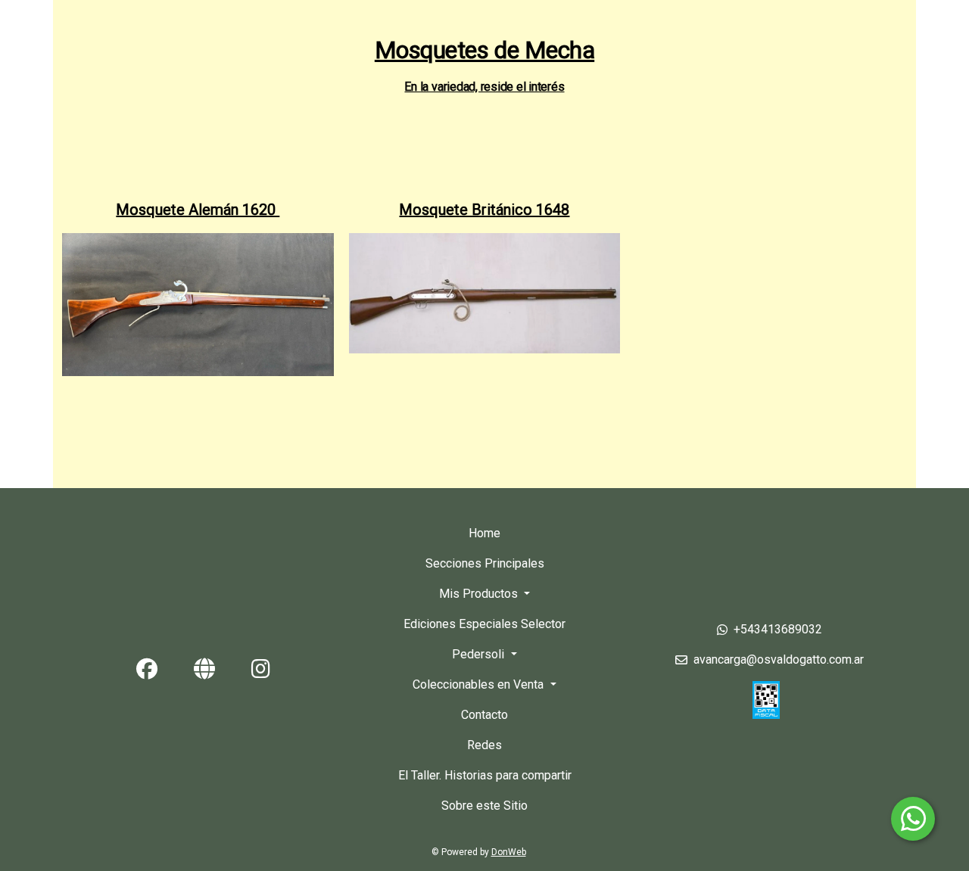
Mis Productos (480, 593)
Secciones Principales (484, 563)
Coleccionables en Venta (480, 684)
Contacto (484, 715)
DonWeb (508, 852)
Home (484, 533)
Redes (484, 745)
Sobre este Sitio (484, 805)
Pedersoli (479, 654)
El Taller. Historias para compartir (485, 775)
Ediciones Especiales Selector (484, 624)
